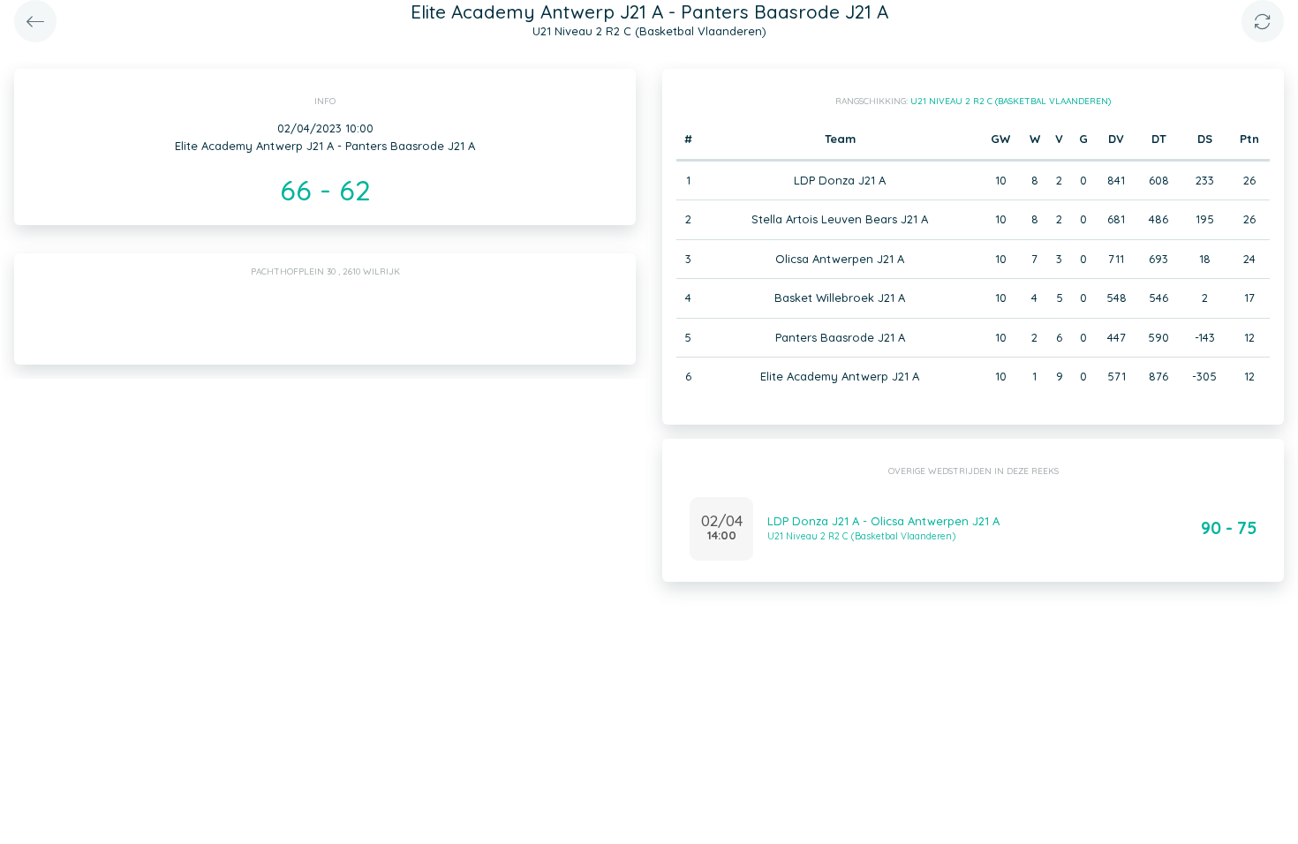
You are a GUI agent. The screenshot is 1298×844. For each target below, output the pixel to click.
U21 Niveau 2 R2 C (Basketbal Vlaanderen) (1010, 101)
